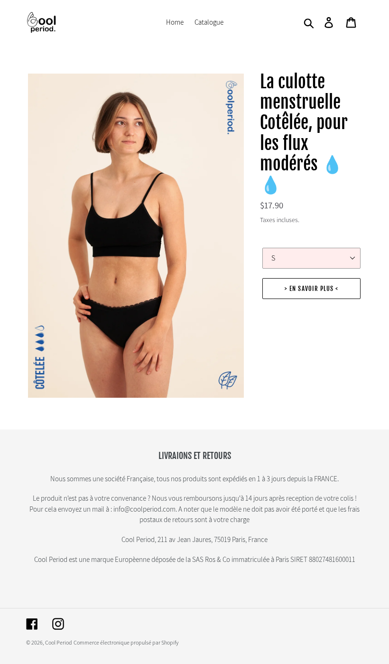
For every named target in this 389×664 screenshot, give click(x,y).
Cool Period (58, 642)
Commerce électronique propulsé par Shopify (126, 642)
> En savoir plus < (311, 288)
